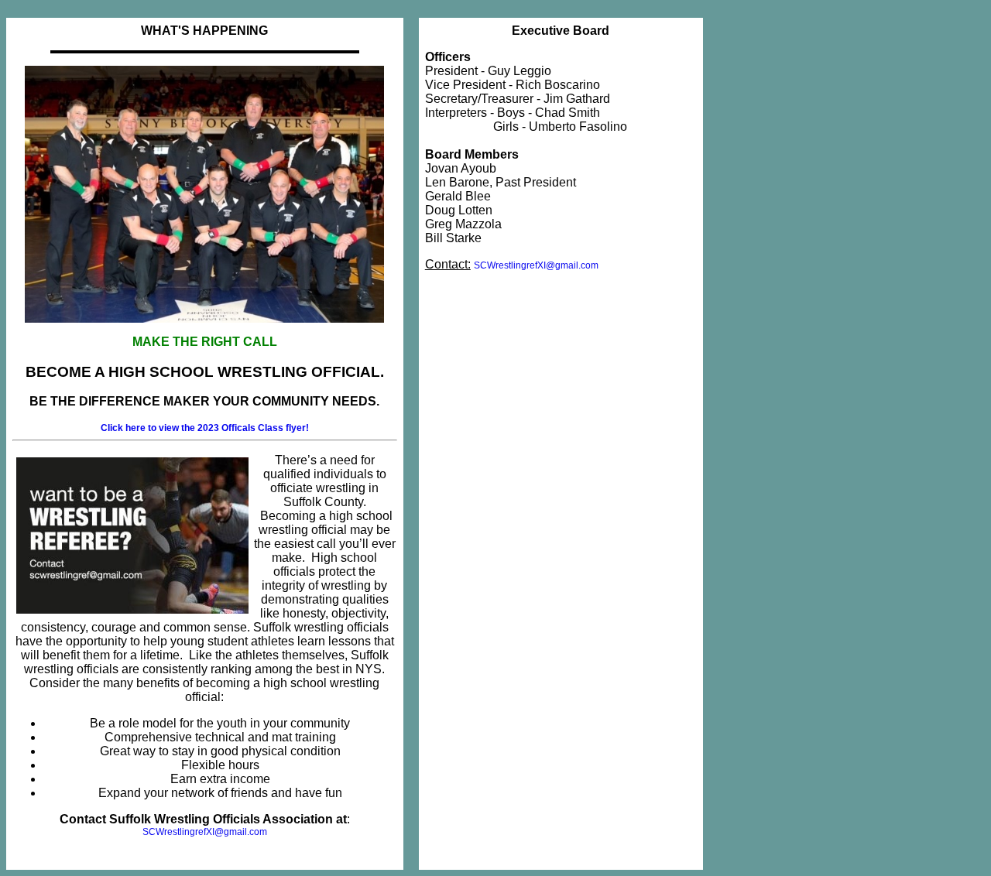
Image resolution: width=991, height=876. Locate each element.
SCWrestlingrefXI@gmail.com (204, 831)
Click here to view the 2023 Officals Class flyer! (205, 428)
